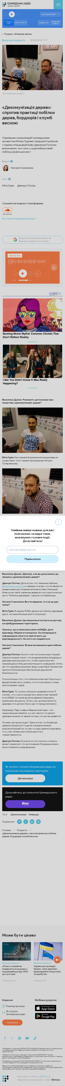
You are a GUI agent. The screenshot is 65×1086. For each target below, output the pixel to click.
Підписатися (33, 559)
